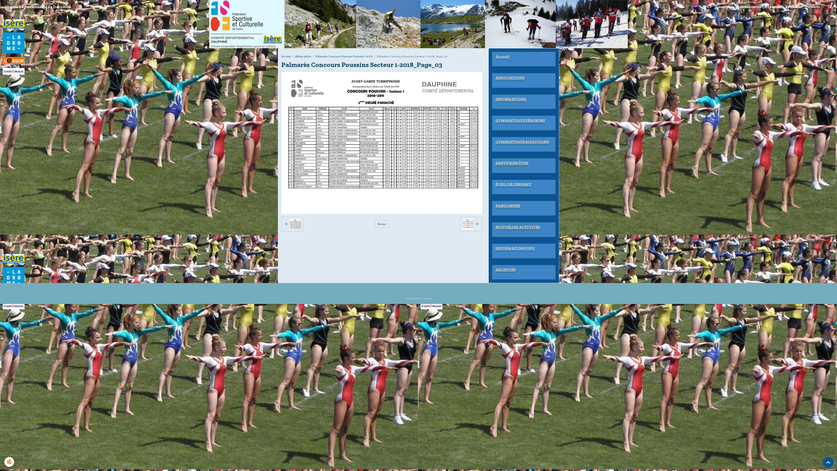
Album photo (303, 56)
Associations (724, 7)
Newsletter (774, 7)
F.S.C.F (707, 7)
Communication (749, 7)
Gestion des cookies (419, 298)
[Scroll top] (828, 462)
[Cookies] (9, 462)
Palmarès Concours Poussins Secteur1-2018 (344, 56)
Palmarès (812, 7)
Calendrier (794, 7)
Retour (381, 224)
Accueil (286, 56)
